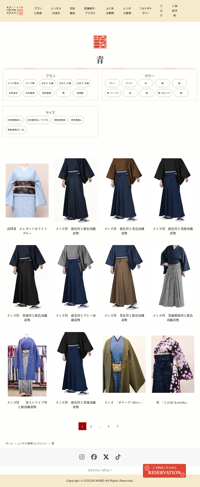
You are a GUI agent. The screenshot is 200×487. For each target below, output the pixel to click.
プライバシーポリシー (100, 470)
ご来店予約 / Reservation (164, 471)
